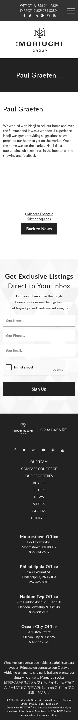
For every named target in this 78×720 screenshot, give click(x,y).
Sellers (39, 490)
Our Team (39, 461)
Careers (39, 511)
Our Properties (39, 476)
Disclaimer (52, 703)
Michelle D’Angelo (39, 214)
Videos (39, 504)
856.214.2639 (47, 5)
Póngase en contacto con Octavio (44, 667)
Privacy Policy (36, 703)
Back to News (39, 229)
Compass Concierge (39, 468)
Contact (39, 518)
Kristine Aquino (38, 218)
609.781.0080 (46, 10)
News (39, 497)
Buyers (39, 483)
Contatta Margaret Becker (45, 677)
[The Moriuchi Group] (39, 40)
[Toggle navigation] (71, 10)
